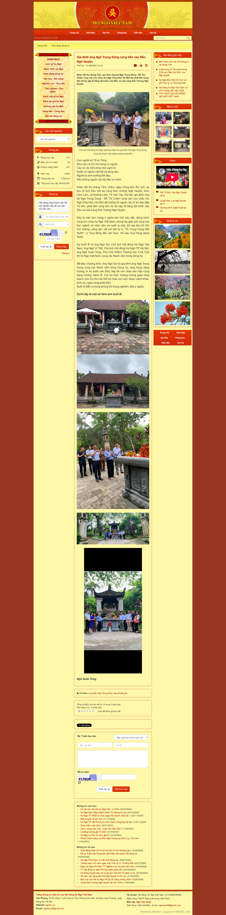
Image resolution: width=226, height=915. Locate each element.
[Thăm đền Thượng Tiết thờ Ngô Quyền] (163, 145)
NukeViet (156, 911)
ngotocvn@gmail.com (53, 908)
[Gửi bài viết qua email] (135, 65)
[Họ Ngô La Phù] (181, 131)
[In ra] (141, 65)
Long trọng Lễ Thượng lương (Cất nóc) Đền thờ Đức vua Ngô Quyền (173, 72)
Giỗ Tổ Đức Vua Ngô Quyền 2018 (173, 194)
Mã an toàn (83, 771)
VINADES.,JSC (182, 911)
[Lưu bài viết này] (146, 65)
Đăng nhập (61, 246)
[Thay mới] (66, 232)
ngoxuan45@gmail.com (169, 905)
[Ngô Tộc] (112, 14)
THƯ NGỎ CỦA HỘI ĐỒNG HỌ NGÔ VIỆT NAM (172, 95)
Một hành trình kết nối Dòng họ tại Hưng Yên (174, 63)
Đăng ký (66, 253)
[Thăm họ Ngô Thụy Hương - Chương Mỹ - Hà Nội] (181, 145)
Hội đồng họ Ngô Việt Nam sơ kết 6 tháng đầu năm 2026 (173, 89)
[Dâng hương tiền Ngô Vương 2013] (163, 117)
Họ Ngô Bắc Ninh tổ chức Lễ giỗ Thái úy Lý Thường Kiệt (173, 81)
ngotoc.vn (50, 904)
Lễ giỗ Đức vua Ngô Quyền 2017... (173, 202)
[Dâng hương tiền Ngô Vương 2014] (181, 117)
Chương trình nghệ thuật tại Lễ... (173, 209)
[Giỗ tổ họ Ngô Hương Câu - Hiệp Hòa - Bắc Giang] (163, 131)
